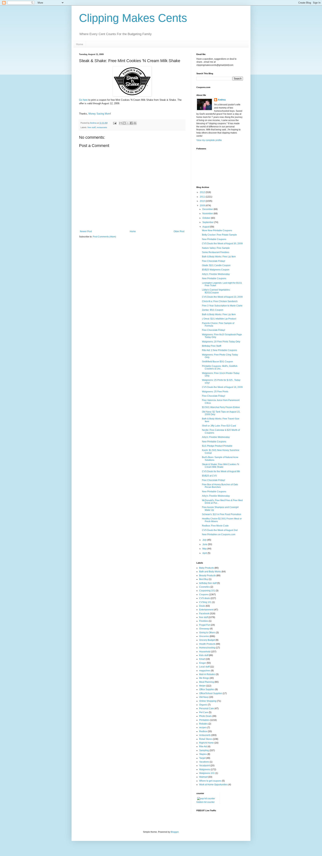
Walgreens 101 (207, 773)
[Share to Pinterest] (135, 123)
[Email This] (121, 123)
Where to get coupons (210, 781)
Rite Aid (203, 746)
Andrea (222, 99)
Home (79, 44)
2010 (203, 201)
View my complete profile (209, 140)
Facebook (204, 613)
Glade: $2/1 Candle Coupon (216, 265)
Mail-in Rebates (207, 674)
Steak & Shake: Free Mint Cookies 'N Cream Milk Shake (220, 465)
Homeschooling (207, 647)
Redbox (203, 731)
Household (204, 651)
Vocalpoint (204, 765)
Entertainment (206, 609)
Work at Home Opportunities (213, 784)
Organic (203, 704)
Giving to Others (207, 632)
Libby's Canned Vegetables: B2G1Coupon (216, 291)
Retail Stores (205, 739)
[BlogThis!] (124, 123)
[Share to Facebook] (131, 123)
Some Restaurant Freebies (215, 252)
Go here (83, 99)
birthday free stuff (208, 583)
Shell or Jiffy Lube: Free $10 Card (219, 425)
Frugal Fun (204, 625)
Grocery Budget (207, 640)
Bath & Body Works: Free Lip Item (219, 256)
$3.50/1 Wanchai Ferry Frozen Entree (221, 407)
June (205, 544)
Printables (204, 720)
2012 (203, 192)
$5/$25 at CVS (209, 475)
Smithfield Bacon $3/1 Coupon (217, 361)
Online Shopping (207, 701)
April (205, 553)
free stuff (92, 127)
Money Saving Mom (99, 113)
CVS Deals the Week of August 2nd (220, 530)
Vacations (204, 762)
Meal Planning (206, 682)
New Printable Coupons (214, 239)
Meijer (202, 685)
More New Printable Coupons (217, 230)
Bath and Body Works (210, 571)
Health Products (207, 644)
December (208, 209)
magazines (204, 670)
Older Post (179, 231)
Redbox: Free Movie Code (215, 525)
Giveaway (204, 628)
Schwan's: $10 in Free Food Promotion (221, 514)
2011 (203, 196)
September (208, 222)
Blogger (175, 832)
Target (202, 758)
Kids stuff (203, 655)
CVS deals (204, 598)
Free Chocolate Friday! (213, 261)
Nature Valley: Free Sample (216, 248)
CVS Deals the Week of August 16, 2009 (222, 387)
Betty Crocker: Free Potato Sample (219, 234)
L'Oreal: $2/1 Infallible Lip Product (219, 318)
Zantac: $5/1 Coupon (212, 310)
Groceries (204, 636)
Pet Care (203, 712)
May (204, 548)
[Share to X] (128, 123)
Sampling (204, 750)
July (204, 540)
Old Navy (204, 697)
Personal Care (206, 708)
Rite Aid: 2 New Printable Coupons (219, 350)
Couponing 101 (207, 590)
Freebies (203, 621)
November (208, 213)
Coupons (204, 594)
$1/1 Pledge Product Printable (217, 446)
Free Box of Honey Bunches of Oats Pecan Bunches (220, 485)
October (206, 218)
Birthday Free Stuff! (211, 346)
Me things (204, 678)
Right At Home (206, 742)
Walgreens (204, 769)
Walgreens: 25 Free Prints (215, 391)
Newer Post (86, 231)
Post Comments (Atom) (104, 236)
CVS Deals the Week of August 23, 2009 (222, 297)
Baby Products (206, 568)
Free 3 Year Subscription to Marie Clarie (222, 305)
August (206, 226)
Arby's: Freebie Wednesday (216, 274)
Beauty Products (207, 575)
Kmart (202, 659)
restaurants (102, 127)
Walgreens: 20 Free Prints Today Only (221, 341)
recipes (203, 727)
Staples (203, 754)
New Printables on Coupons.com (218, 534)
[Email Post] (114, 123)
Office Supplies (206, 689)
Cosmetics (204, 587)
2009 (203, 205)
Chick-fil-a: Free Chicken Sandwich (220, 301)
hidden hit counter (205, 802)
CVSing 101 (205, 602)
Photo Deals (205, 716)
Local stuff (204, 666)
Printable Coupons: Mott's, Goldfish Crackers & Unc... (219, 367)
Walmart (203, 777)
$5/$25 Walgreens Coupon (215, 269)
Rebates (203, 723)
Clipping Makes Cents (133, 18)
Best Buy (203, 579)
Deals (202, 606)
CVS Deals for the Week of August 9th (221, 471)
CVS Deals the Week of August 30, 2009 (222, 243)
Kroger (202, 663)
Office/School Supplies (210, 693)
